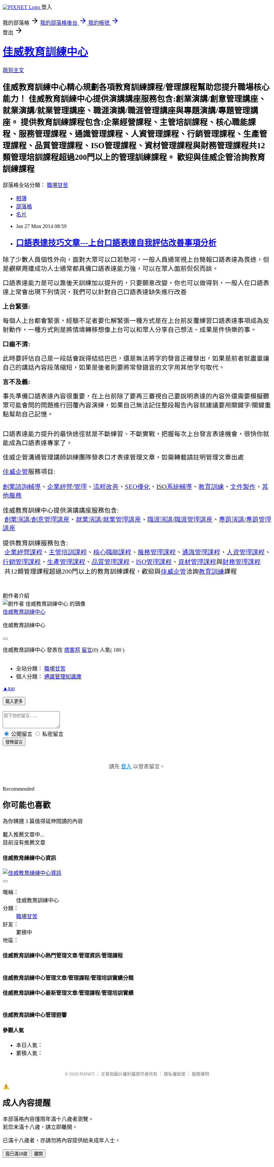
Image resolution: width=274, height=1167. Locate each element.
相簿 (21, 198)
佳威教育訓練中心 (45, 52)
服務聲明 (200, 1074)
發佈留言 (14, 742)
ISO (154, 561)
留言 (87, 650)
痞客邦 (72, 650)
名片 (21, 214)
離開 (38, 1153)
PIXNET (87, 1074)
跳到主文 (13, 70)
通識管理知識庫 (63, 676)
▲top (9, 688)
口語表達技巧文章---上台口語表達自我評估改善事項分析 (116, 242)
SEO (137, 486)
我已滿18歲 (16, 1153)
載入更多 (14, 701)
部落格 (24, 206)
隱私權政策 (174, 1074)
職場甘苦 (57, 185)
